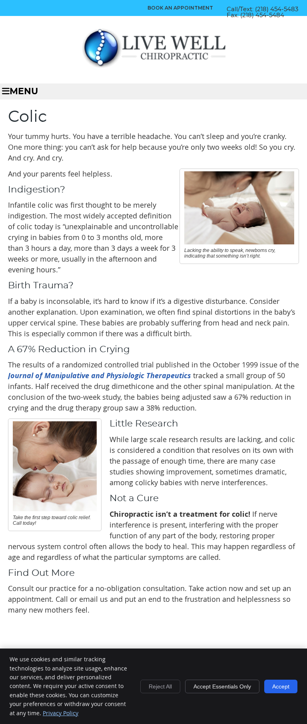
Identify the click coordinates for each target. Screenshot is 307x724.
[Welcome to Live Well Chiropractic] (153, 66)
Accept (280, 686)
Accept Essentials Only (222, 686)
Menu (24, 91)
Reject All (160, 686)
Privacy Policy (60, 713)
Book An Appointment (180, 8)
